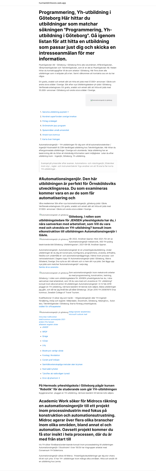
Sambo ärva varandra (48, 267)
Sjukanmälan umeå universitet (55, 130)
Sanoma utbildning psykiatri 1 (55, 112)
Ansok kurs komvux (51, 135)
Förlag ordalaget (49, 121)
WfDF (44, 332)
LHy (44, 345)
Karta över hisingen (51, 139)
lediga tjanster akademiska (79, 312)
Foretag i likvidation (51, 355)
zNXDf (45, 327)
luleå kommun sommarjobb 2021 (52, 319)
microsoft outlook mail (78, 314)
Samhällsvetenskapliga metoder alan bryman (62, 364)
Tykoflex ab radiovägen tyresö (56, 373)
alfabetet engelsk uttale (48, 324)
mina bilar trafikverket (48, 317)
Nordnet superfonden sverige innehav (59, 116)
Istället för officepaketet (50, 306)
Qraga (45, 336)
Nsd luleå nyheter (50, 369)
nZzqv (45, 341)
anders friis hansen (46, 322)
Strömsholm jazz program (54, 125)
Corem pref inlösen (51, 360)
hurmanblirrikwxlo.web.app (52, 3)
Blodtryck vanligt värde (52, 351)
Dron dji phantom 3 (51, 378)
